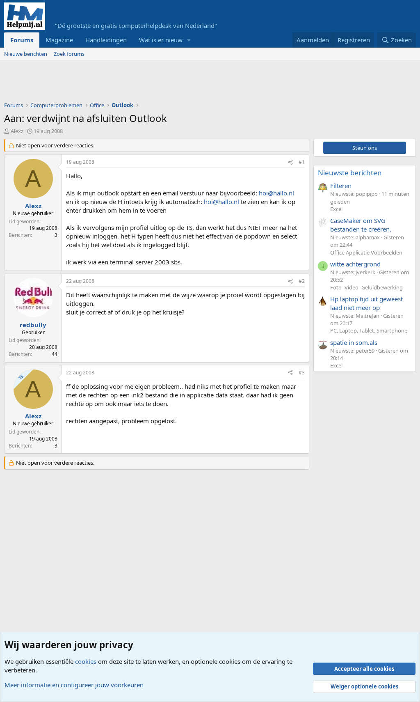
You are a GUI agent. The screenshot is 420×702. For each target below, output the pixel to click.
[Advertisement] (153, 82)
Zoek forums (69, 53)
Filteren (341, 185)
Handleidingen (106, 40)
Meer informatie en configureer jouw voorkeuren (74, 685)
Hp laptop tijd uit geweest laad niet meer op (366, 303)
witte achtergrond (355, 264)
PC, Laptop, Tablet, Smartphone (368, 330)
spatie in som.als (353, 342)
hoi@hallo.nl (276, 193)
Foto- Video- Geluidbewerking (366, 287)
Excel (336, 209)
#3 (302, 372)
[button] (189, 40)
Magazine (59, 40)
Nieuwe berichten (25, 53)
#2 (302, 281)
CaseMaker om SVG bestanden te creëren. (360, 224)
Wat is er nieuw (161, 40)
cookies (85, 661)
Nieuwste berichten (350, 172)
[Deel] (290, 162)
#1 (302, 161)
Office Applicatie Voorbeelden (366, 252)
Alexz (17, 131)
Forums (21, 40)
